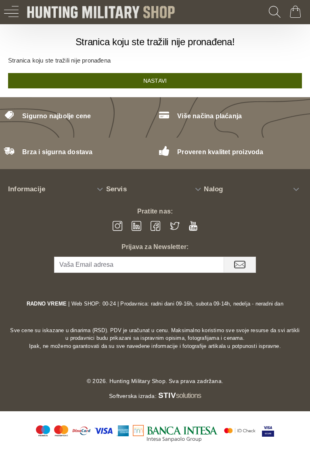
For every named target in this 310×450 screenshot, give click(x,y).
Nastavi (155, 80)
